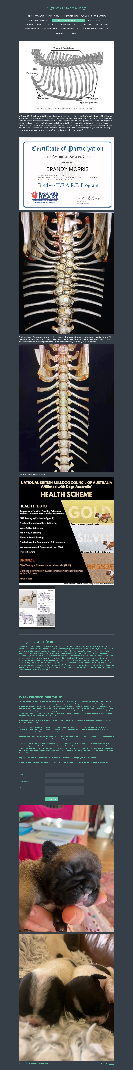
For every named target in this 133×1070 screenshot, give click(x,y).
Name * (21, 775)
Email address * (24, 781)
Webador (111, 1064)
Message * (23, 787)
